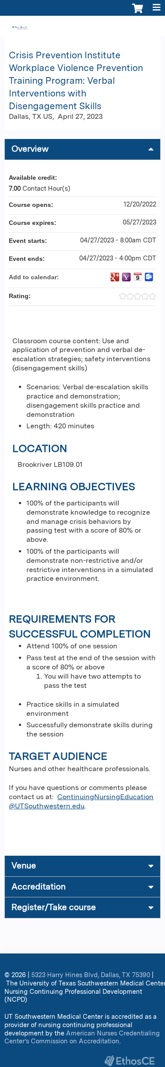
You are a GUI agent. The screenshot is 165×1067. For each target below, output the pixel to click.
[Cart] (137, 13)
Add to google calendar (114, 277)
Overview (30, 149)
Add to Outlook (149, 277)
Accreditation (38, 887)
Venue (23, 866)
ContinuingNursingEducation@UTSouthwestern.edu (81, 801)
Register (34, 27)
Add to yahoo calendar (126, 277)
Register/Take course (53, 907)
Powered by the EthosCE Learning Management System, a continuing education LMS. (129, 1060)
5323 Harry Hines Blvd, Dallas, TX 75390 (90, 974)
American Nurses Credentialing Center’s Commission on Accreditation (82, 1037)
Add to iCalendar (137, 276)
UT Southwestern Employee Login (110, 27)
